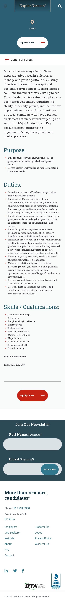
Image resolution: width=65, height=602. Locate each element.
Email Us (10, 519)
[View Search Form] (60, 6)
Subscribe (50, 469)
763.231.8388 (21, 508)
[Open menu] (5, 6)
